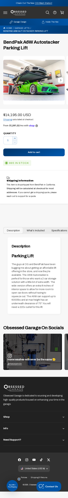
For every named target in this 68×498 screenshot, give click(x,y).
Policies (24, 477)
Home (9, 28)
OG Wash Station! (43, 3)
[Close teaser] (19, 479)
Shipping (7, 119)
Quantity (9, 133)
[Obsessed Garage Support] (54, 12)
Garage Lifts (22, 28)
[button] (5, 12)
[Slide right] (60, 80)
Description (13, 230)
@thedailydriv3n (14, 364)
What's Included (36, 230)
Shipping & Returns (39, 477)
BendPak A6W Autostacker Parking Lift (25, 31)
